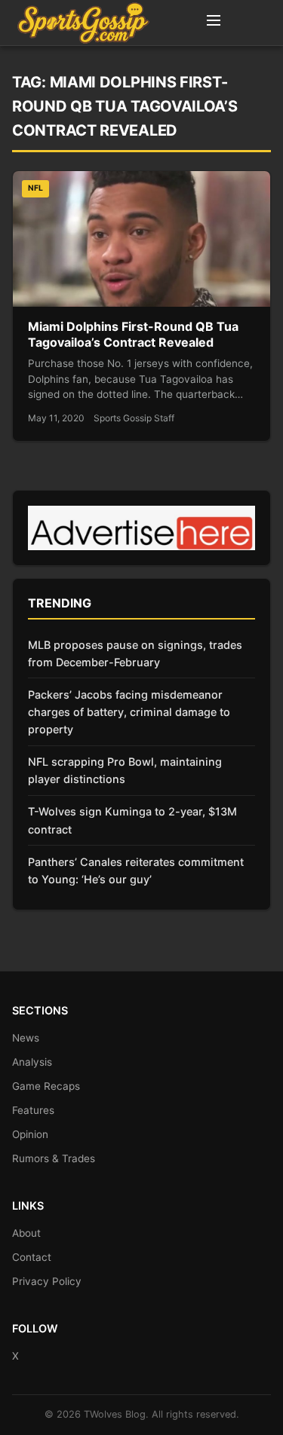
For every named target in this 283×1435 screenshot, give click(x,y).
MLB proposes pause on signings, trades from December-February (135, 653)
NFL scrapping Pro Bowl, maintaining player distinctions (125, 770)
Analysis (32, 1062)
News (25, 1038)
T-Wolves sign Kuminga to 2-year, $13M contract (132, 820)
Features (33, 1110)
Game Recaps (46, 1086)
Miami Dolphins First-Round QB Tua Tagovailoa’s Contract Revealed (133, 334)
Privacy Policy (47, 1281)
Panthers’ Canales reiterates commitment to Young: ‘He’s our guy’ (136, 870)
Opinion (30, 1134)
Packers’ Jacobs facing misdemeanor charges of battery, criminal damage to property (129, 712)
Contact (31, 1257)
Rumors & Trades (53, 1158)
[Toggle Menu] (213, 22)
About (26, 1233)
